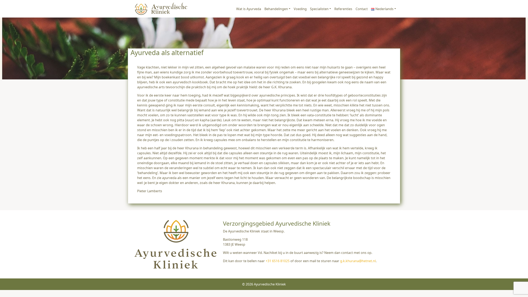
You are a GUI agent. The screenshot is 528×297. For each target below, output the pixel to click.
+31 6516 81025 (278, 261)
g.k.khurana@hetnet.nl (358, 261)
